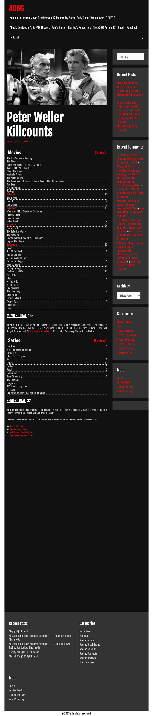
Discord (45, 27)
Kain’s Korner (59, 27)
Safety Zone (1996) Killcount (127, 120)
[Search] (141, 37)
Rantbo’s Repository (79, 27)
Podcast (14, 37)
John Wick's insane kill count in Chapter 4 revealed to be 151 (128, 204)
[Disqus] (57, 484)
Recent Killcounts (16, 426)
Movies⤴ (100, 340)
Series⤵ (100, 152)
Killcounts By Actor (64, 17)
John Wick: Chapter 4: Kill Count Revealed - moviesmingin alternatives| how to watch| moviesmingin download (130, 252)
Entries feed (123, 382)
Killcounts (15, 17)
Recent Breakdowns (127, 335)
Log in (120, 378)
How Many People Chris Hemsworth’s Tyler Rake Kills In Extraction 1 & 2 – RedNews (130, 225)
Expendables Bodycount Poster (21, 435)
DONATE (110, 17)
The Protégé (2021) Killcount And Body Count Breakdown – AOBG (130, 158)
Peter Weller (23, 429)
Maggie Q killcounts (127, 82)
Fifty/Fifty (11, 224)
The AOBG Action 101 (104, 27)
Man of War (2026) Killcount (127, 128)
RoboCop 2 (11, 208)
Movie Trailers (124, 321)
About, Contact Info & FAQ (25, 27)
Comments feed (125, 387)
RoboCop (11, 194)
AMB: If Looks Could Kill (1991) (21, 432)
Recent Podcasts (126, 344)
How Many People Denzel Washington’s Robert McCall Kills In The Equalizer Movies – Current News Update (129, 177)
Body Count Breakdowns (90, 17)
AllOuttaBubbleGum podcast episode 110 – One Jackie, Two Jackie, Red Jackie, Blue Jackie (129, 108)
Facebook (132, 27)
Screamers (12, 244)
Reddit (121, 27)
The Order (14, 281)
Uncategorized (124, 353)
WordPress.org (125, 391)
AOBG (16, 8)
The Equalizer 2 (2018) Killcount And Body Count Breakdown (130, 192)
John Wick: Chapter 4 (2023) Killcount (130, 212)
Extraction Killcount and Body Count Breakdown (130, 234)
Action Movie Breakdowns (37, 17)
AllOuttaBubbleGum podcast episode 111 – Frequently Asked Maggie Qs (130, 92)
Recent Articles (125, 330)
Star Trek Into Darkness (40, 331)
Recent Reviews (125, 348)
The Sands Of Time (18, 258)
